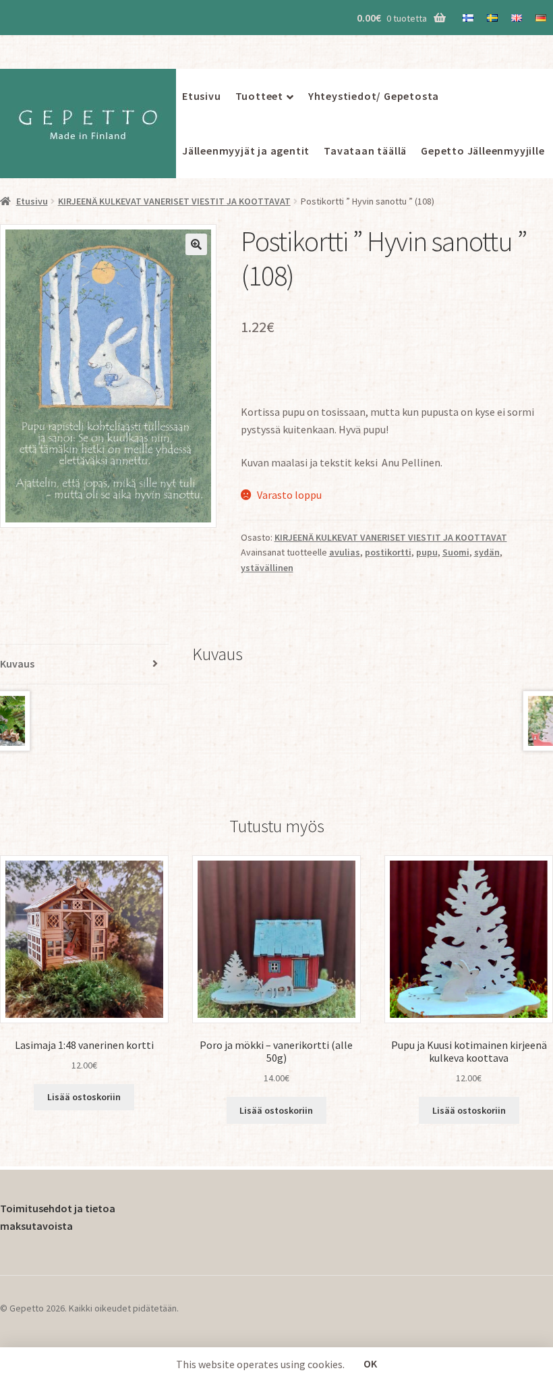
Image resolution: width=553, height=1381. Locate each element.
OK (370, 1363)
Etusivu (201, 96)
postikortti (388, 552)
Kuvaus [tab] (17, 663)
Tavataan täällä (365, 150)
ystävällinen (267, 568)
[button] (196, 244)
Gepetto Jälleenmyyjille (482, 150)
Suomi (455, 552)
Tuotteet (259, 96)
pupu (427, 552)
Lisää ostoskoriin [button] (84, 1097)
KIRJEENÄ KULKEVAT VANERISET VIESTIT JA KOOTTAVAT (174, 201)
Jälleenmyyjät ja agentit (246, 150)
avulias (344, 552)
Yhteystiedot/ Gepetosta (373, 96)
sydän (487, 552)
